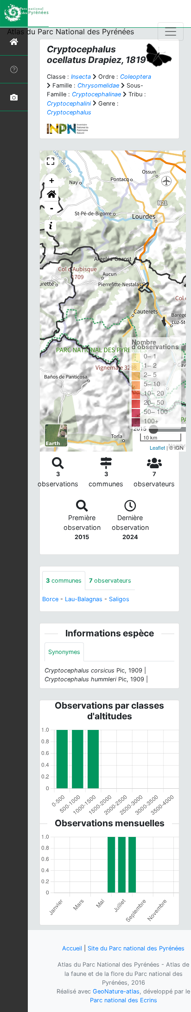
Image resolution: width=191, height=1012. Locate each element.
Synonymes (64, 651)
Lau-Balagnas (83, 599)
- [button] (51, 208)
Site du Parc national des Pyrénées (136, 948)
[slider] (153, 429)
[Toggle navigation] (171, 31)
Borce (50, 599)
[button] (51, 194)
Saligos (119, 599)
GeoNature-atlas (116, 991)
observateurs (110, 580)
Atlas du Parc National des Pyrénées (70, 31)
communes (64, 580)
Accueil (72, 948)
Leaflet (157, 447)
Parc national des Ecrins (123, 1000)
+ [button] (51, 180)
